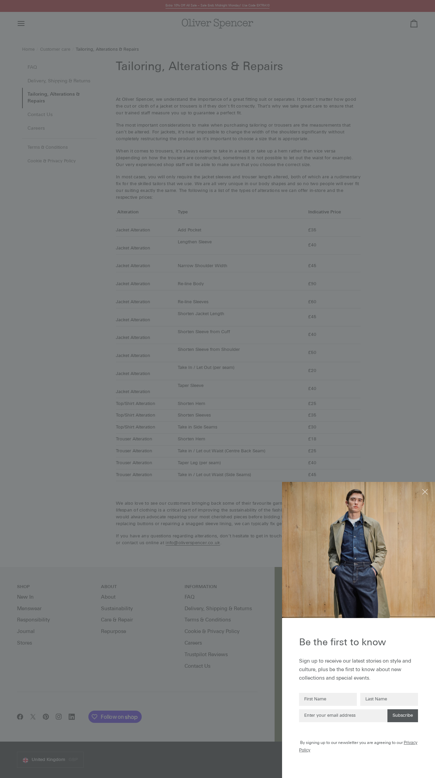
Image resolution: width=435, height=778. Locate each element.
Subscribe (403, 715)
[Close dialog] (425, 491)
